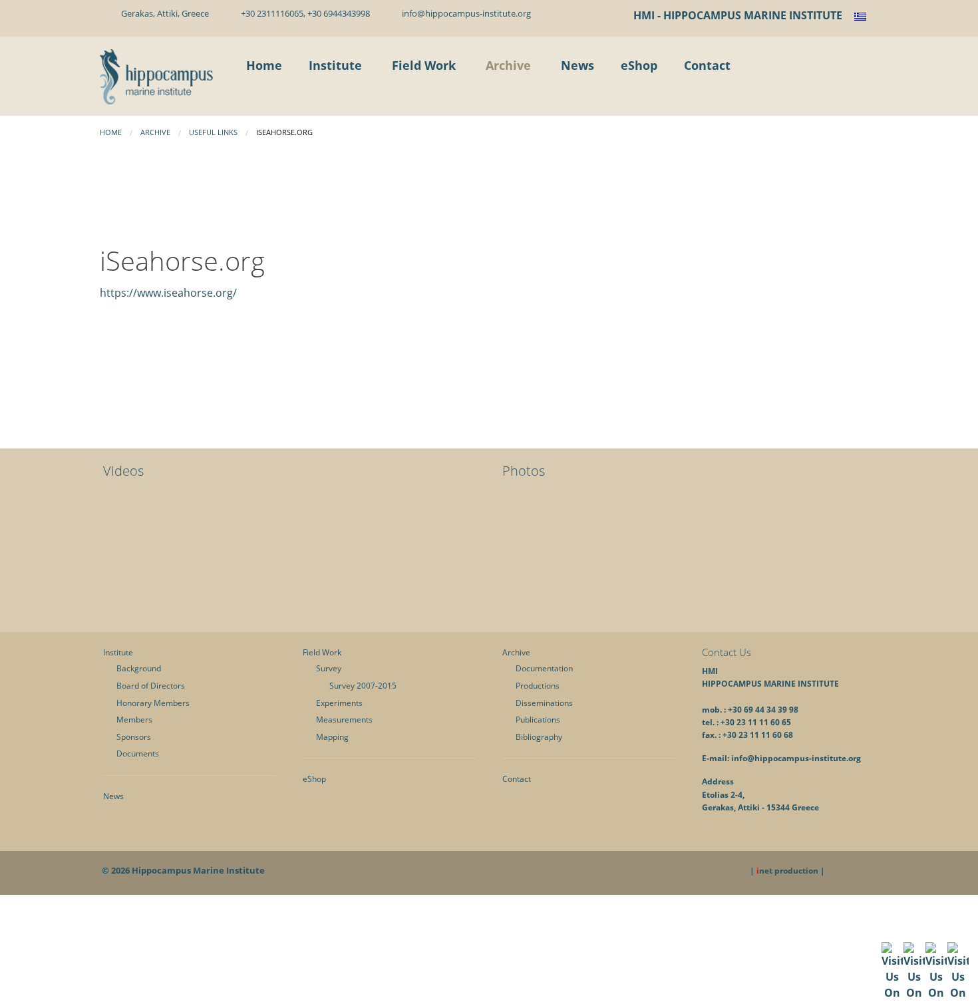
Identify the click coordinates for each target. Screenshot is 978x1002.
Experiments (339, 703)
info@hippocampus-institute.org (464, 13)
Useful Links (213, 132)
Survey (328, 668)
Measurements (344, 719)
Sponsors (133, 737)
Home (111, 132)
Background (138, 668)
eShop (314, 778)
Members (134, 719)
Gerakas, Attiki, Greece (163, 13)
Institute (118, 652)
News (113, 796)
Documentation (544, 668)
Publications (538, 719)
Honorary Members (153, 703)
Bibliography (539, 737)
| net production (784, 870)
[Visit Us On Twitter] (914, 982)
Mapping (332, 737)
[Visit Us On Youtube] (936, 982)
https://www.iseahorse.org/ (168, 292)
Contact (516, 778)
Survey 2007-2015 (363, 685)
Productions (538, 685)
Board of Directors (150, 685)
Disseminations (544, 703)
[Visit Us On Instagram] (958, 982)
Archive (155, 132)
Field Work (322, 652)
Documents (137, 753)
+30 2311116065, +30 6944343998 (303, 13)
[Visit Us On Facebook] (892, 982)
